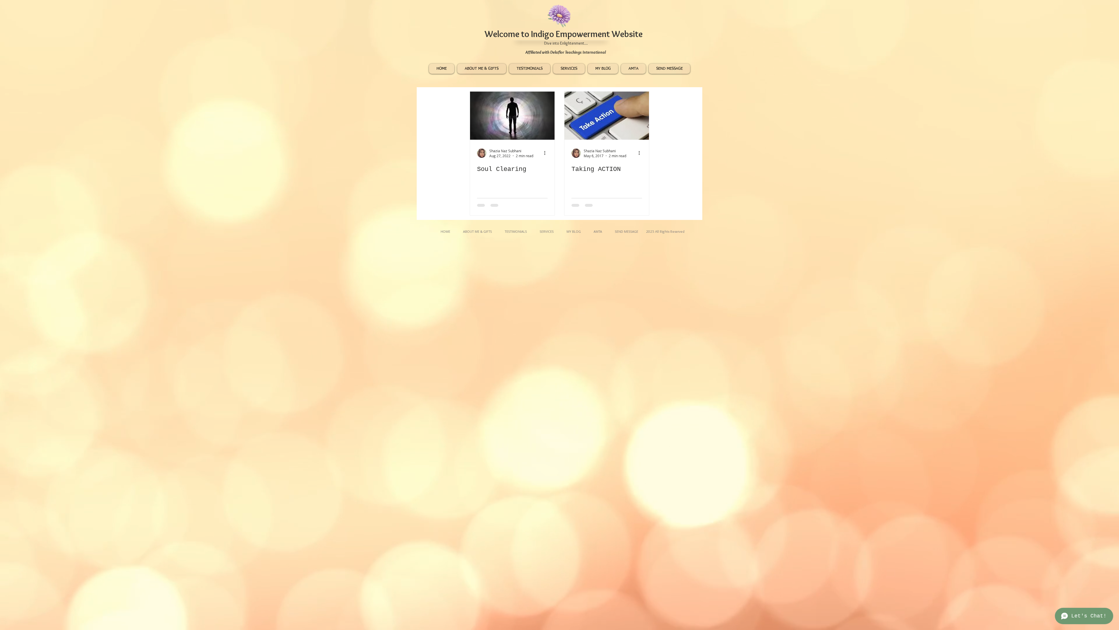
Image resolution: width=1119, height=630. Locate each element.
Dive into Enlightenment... (566, 43)
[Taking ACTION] (606, 116)
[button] (569, 69)
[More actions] (546, 153)
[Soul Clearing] (512, 116)
